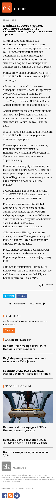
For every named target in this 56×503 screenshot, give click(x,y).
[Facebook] (4, 495)
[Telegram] (17, 495)
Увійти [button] (9, 330)
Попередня (19, 303)
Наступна (36, 303)
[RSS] (10, 495)
